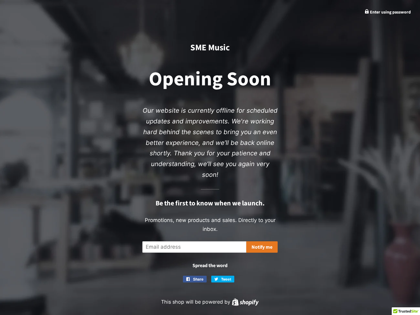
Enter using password (390, 12)
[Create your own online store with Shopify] (245, 302)
